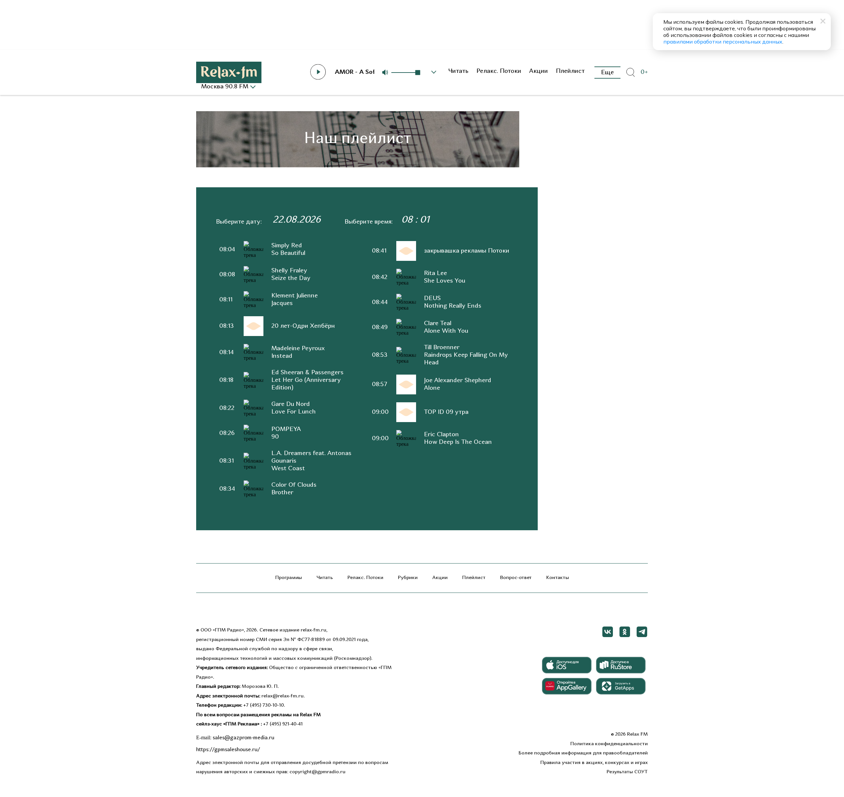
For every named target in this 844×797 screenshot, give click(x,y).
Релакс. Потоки (498, 71)
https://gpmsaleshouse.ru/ (228, 749)
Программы (288, 577)
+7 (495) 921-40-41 (283, 724)
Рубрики (408, 577)
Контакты (557, 577)
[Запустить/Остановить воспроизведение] (318, 72)
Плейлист (570, 71)
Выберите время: (369, 222)
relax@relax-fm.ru (282, 696)
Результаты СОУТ (627, 772)
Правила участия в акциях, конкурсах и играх (594, 762)
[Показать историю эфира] (434, 72)
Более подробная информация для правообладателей (583, 753)
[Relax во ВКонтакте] (608, 632)
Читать (458, 71)
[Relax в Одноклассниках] (625, 632)
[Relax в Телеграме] (642, 632)
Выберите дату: (239, 222)
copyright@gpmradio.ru (317, 772)
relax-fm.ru (313, 630)
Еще (607, 72)
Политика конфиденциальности (609, 744)
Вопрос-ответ (516, 577)
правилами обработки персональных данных (722, 41)
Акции (538, 71)
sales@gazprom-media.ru (243, 738)
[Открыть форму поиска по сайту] (630, 72)
